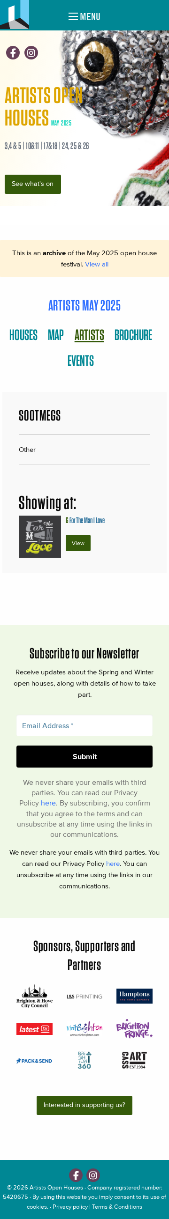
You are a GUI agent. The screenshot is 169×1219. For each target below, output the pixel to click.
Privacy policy (70, 1206)
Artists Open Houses (56, 1187)
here (48, 802)
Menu (89, 17)
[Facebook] (13, 52)
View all (96, 264)
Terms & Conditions (117, 1206)
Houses (23, 334)
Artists (89, 334)
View (78, 543)
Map (56, 334)
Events (81, 360)
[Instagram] (31, 52)
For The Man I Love (85, 520)
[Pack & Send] (34, 1060)
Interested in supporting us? (84, 1104)
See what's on (33, 183)
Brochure (133, 334)
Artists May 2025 (84, 305)
